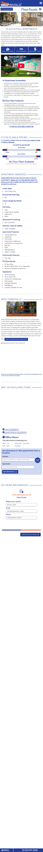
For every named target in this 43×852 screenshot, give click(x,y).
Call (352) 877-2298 (33, 140)
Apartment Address (15, 432)
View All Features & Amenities (22, 127)
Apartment (6, 464)
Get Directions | (9, 472)
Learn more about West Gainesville (16, 339)
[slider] (7, 150)
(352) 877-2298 (31, 850)
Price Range (21, 154)
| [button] (30, 534)
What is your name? (13, 501)
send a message (8, 142)
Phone (8, 514)
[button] (42, 19)
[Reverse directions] (37, 459)
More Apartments (6, 9)
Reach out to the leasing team (22, 180)
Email (6, 850)
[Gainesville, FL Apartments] (11, 3)
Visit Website (11, 429)
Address (5, 456)
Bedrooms (21, 147)
